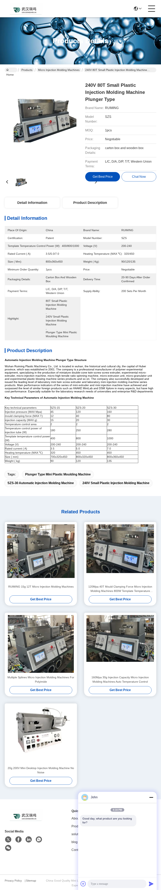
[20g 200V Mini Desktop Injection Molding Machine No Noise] (41, 735)
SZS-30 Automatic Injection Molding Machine (40, 483)
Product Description (90, 203)
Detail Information (32, 203)
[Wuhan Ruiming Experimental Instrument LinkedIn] (28, 839)
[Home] (26, 819)
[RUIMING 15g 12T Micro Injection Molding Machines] (41, 553)
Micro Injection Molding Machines (59, 69)
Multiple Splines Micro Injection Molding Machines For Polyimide (40, 679)
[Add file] (83, 883)
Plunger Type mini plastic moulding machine (58, 474)
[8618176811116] (38, 839)
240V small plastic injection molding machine (115, 483)
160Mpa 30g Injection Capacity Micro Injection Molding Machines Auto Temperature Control (120, 679)
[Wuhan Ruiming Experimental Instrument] (26, 9)
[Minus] (151, 797)
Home (11, 70)
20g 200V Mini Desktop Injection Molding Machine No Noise (41, 770)
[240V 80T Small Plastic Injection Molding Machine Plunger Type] (51, 123)
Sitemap (31, 880)
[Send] (151, 883)
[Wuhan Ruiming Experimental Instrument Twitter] (8, 839)
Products (26, 69)
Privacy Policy (13, 880)
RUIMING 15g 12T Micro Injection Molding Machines (41, 586)
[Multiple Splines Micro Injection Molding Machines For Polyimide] (41, 644)
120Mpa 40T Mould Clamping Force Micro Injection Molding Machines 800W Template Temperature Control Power (120, 589)
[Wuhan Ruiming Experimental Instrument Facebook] (18, 839)
